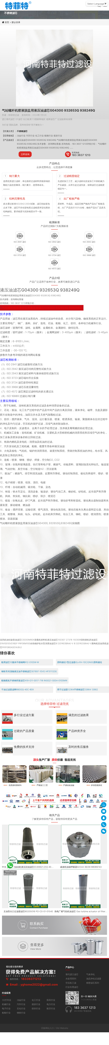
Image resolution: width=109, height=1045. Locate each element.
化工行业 (36, 1000)
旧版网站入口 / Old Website (54, 1028)
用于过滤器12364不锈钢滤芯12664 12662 (77, 689)
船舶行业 (6, 1012)
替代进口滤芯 (72, 974)
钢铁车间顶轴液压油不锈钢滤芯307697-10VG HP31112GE (29, 671)
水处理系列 (71, 978)
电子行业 (6, 1008)
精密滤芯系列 (92, 982)
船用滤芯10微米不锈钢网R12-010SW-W (20, 662)
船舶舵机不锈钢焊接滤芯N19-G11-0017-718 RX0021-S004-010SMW (34, 680)
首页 (7, 22)
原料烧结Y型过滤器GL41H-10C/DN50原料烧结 (79, 662)
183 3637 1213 (81, 155)
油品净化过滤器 (93, 978)
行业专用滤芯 (72, 987)
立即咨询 (25, 154)
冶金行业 (21, 1000)
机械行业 (6, 1004)
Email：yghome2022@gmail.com (34, 984)
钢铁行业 (21, 1012)
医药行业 (51, 1000)
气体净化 (90, 974)
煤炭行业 (36, 1004)
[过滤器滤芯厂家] (18, 5)
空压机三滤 (71, 982)
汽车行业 (21, 1004)
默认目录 (16, 22)
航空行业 (51, 1008)
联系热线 (75, 152)
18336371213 (31, 979)
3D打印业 (6, 1000)
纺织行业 (36, 1008)
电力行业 (51, 1004)
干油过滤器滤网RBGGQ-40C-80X (17, 689)
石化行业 (21, 1008)
